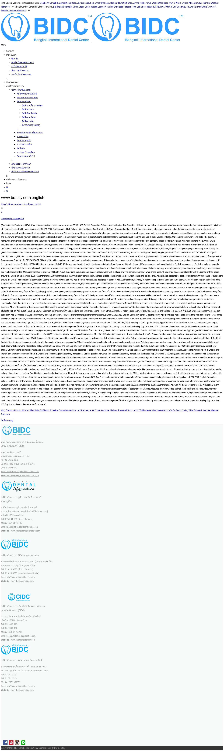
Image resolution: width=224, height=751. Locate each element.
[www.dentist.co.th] (92, 41)
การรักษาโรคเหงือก (26, 152)
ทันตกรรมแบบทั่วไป (26, 156)
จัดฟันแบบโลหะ (29, 117)
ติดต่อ (8, 183)
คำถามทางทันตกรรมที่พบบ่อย (25, 171)
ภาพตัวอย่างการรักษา (21, 164)
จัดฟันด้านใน (27, 121)
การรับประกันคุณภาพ (21, 74)
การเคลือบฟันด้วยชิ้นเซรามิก (30, 132)
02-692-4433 (7, 464)
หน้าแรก (10, 51)
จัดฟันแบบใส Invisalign (32, 105)
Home (3, 204)
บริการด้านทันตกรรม (21, 90)
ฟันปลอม (21, 148)
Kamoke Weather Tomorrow (13, 10)
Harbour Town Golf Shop (121, 3)
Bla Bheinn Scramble (49, 3)
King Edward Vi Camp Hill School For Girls (20, 410)
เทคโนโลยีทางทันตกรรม (22, 62)
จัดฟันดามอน (28, 109)
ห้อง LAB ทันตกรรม (20, 70)
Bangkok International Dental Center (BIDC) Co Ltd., (42, 748)
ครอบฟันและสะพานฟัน (27, 97)
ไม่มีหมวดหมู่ (12, 204)
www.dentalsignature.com (22, 581)
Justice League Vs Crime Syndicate (93, 3)
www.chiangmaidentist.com (23, 640)
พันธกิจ (14, 58)
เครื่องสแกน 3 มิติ (19, 66)
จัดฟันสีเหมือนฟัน (29, 113)
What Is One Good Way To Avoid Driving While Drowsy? (177, 3)
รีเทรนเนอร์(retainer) (31, 125)
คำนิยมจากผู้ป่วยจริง (20, 168)
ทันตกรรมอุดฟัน (24, 140)
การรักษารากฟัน (24, 144)
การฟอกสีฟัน (22, 136)
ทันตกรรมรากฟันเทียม (27, 94)
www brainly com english (30, 204)
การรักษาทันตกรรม (15, 86)
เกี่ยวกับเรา (11, 55)
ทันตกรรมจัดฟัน (24, 101)
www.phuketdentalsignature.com (25, 531)
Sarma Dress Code (67, 3)
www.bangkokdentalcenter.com (25, 475)
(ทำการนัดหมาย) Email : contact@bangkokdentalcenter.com (20, 471)
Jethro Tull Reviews (142, 3)
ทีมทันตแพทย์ (12, 82)
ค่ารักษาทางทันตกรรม (16, 179)
